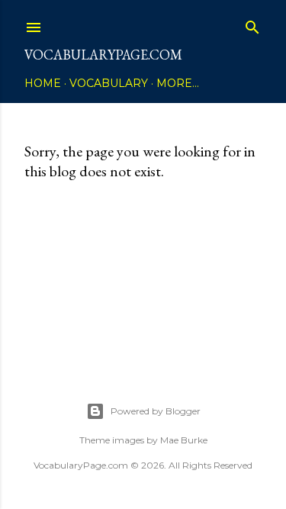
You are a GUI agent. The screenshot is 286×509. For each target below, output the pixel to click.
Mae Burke (183, 440)
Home (42, 83)
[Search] (252, 24)
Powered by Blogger (156, 411)
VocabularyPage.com (103, 54)
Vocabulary (108, 83)
